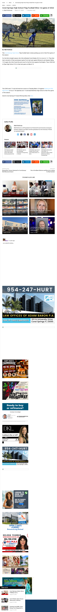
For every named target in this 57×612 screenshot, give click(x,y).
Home (3, 2)
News (10, 2)
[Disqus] (28, 256)
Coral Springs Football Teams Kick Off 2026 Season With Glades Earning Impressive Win (9, 151)
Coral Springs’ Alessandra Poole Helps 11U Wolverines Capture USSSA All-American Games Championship (46, 152)
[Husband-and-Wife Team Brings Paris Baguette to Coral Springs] (15, 207)
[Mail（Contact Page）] (18, 134)
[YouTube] (31, 134)
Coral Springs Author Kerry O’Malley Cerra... (17, 592)
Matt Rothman (8, 10)
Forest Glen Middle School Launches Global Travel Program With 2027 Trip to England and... (14, 229)
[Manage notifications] (4, 608)
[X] (21, 134)
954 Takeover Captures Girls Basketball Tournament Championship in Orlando (22, 151)
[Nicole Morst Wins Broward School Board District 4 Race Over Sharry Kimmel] (42, 207)
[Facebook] (24, 134)
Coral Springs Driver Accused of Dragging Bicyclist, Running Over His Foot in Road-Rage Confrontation (41, 229)
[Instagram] (28, 134)
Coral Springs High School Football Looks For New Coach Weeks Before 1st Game (34, 151)
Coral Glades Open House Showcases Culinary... (16, 599)
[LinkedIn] (34, 134)
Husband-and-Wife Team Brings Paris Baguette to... (16, 607)
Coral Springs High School (12, 53)
